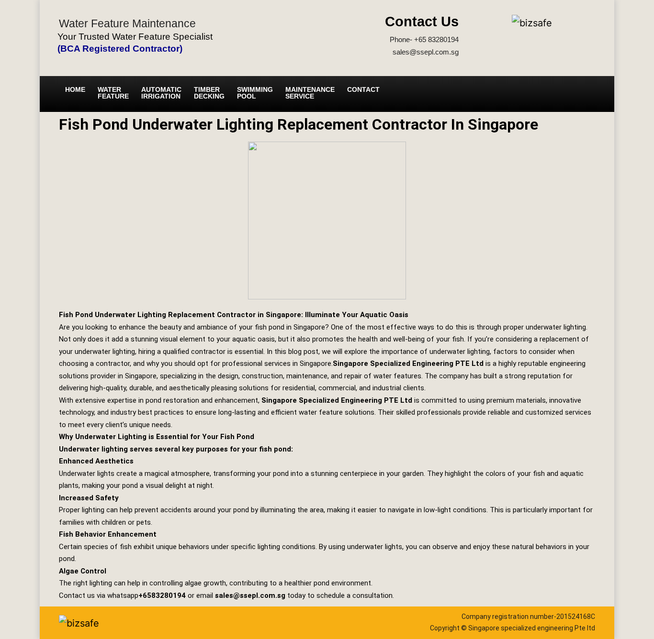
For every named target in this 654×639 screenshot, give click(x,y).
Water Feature (113, 93)
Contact (363, 89)
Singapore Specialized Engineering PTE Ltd (408, 363)
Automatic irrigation (161, 93)
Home (75, 89)
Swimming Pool (255, 93)
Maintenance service (310, 93)
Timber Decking (209, 93)
